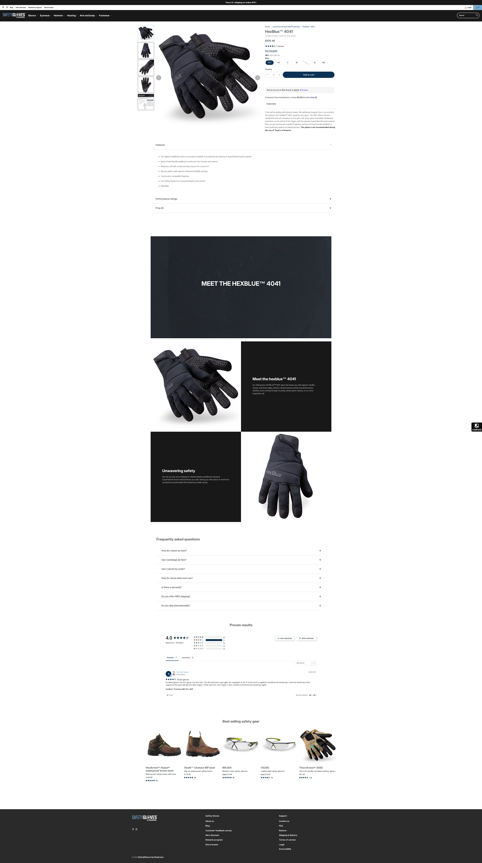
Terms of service (287, 840)
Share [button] (171, 695)
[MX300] (241, 745)
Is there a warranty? (171, 587)
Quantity (268, 69)
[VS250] (279, 745)
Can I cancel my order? (173, 569)
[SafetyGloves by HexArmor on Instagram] (7, 7)
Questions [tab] (186, 657)
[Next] (332, 758)
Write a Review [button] (308, 638)
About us (209, 821)
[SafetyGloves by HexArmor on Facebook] (3, 7)
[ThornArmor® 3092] (317, 745)
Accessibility (285, 849)
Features (160, 145)
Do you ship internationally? (175, 605)
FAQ (281, 826)
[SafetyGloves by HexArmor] (14, 15)
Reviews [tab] (170, 657)
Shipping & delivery (288, 835)
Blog (11, 7)
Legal (281, 844)
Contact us (284, 821)
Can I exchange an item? (174, 559)
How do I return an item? (174, 550)
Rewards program (35, 7)
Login (469, 7)
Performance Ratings (166, 199)
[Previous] (150, 758)
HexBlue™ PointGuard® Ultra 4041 (179, 689)
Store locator (48, 7)
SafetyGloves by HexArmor (151, 857)
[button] (33, 16)
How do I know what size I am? (177, 578)
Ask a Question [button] (286, 638)
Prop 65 (160, 208)
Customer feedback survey (218, 830)
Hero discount (21, 7)
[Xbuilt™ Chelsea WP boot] (202, 745)
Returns (283, 830)
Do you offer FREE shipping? (175, 596)
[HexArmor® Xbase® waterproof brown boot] (164, 745)
